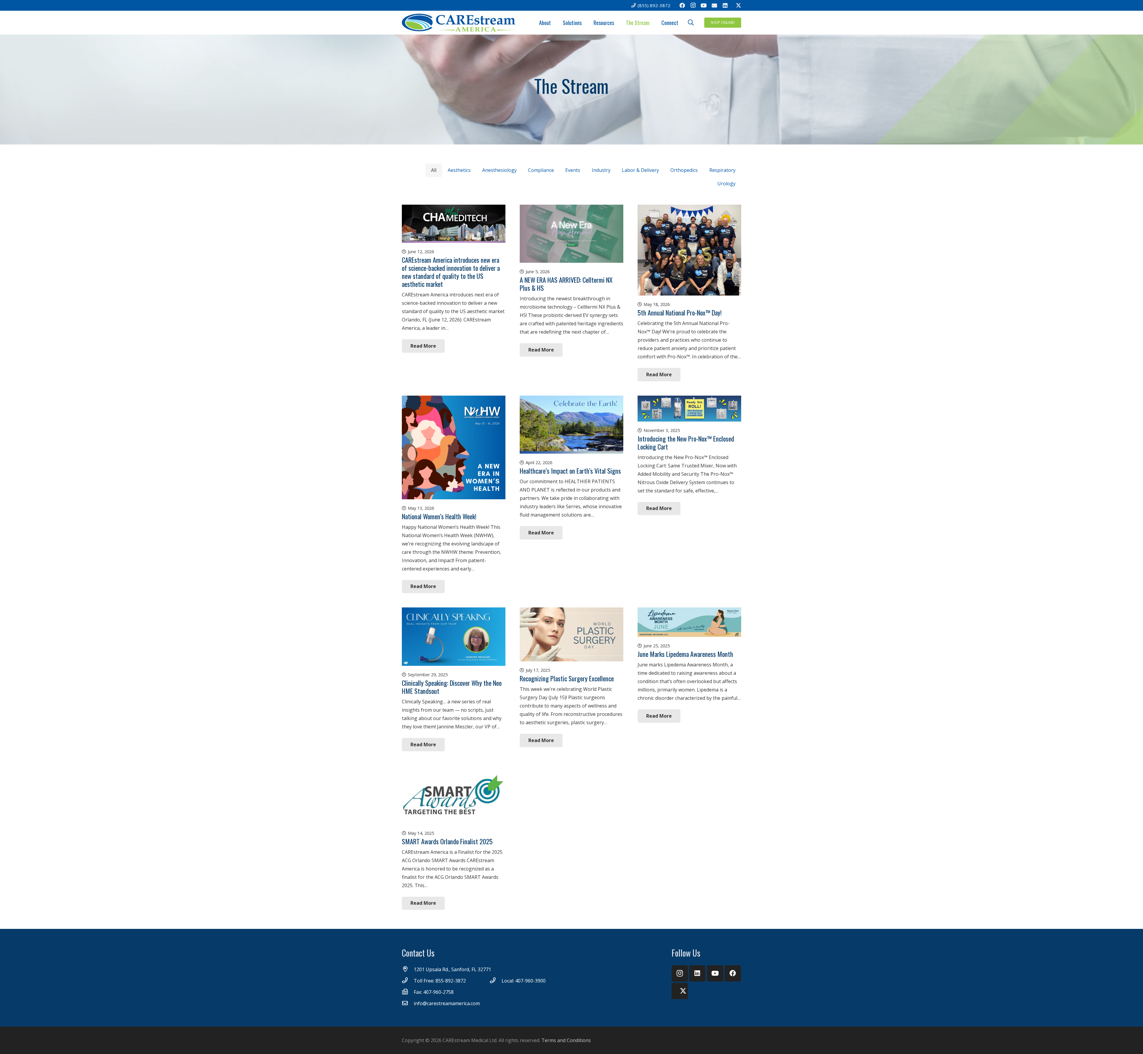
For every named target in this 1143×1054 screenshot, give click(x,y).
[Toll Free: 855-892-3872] (408, 981)
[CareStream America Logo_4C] (460, 23)
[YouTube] (703, 5)
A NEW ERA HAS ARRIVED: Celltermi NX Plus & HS (566, 284)
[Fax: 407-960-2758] (408, 992)
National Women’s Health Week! (439, 516)
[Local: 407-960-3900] (496, 981)
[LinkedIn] (725, 5)
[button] (690, 22)
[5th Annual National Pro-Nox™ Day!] (689, 209)
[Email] (714, 5)
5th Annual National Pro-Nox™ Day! (680, 312)
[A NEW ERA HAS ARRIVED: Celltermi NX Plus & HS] (571, 209)
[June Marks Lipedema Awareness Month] (689, 611)
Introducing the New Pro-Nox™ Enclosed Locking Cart (686, 442)
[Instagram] (693, 5)
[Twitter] (735, 5)
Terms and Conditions (566, 1040)
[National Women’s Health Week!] (453, 400)
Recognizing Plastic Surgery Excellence (567, 678)
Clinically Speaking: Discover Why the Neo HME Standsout (452, 687)
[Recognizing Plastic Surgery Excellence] (571, 611)
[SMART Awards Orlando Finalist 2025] (453, 770)
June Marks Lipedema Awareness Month (685, 654)
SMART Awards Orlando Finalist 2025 (447, 841)
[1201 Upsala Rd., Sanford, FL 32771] (408, 969)
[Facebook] (682, 5)
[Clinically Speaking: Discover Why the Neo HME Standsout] (453, 611)
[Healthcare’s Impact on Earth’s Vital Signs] (571, 400)
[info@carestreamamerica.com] (408, 1003)
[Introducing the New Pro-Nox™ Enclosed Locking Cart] (689, 400)
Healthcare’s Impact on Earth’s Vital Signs (570, 470)
